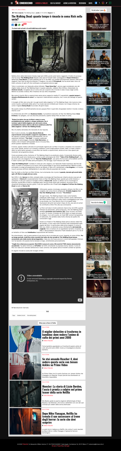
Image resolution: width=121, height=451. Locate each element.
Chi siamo (54, 446)
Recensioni (82, 3)
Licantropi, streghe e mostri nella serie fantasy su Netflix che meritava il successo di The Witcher (98, 26)
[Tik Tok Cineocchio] (106, 3)
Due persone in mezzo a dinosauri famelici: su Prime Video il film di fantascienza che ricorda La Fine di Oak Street (98, 258)
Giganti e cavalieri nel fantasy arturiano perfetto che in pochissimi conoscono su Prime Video (98, 220)
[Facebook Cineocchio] (95, 3)
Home (13, 9)
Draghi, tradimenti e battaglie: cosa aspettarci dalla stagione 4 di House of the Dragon (98, 238)
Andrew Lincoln (21, 315)
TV (16, 9)
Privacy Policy (60, 446)
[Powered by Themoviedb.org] (109, 3)
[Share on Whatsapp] (19, 25)
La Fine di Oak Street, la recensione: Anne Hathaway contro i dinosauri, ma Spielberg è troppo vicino (99, 193)
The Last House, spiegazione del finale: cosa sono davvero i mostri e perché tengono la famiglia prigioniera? (99, 44)
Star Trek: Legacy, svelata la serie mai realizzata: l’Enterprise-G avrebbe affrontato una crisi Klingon (99, 156)
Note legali (67, 446)
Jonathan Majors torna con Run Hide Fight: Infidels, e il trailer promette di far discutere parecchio (98, 276)
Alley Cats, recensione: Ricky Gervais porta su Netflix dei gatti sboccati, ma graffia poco (99, 100)
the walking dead (31, 315)
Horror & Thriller (41, 3)
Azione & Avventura (69, 3)
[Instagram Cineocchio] (102, 3)
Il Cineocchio (25, 444)
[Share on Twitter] (16, 25)
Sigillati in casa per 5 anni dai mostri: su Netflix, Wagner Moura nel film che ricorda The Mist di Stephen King (99, 137)
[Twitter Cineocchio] (99, 3)
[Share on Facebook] (13, 25)
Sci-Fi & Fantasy (55, 3)
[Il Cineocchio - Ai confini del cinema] (23, 3)
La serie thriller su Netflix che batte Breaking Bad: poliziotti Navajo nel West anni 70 (98, 63)
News (90, 3)
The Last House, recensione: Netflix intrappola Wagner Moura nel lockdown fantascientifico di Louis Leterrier (98, 119)
